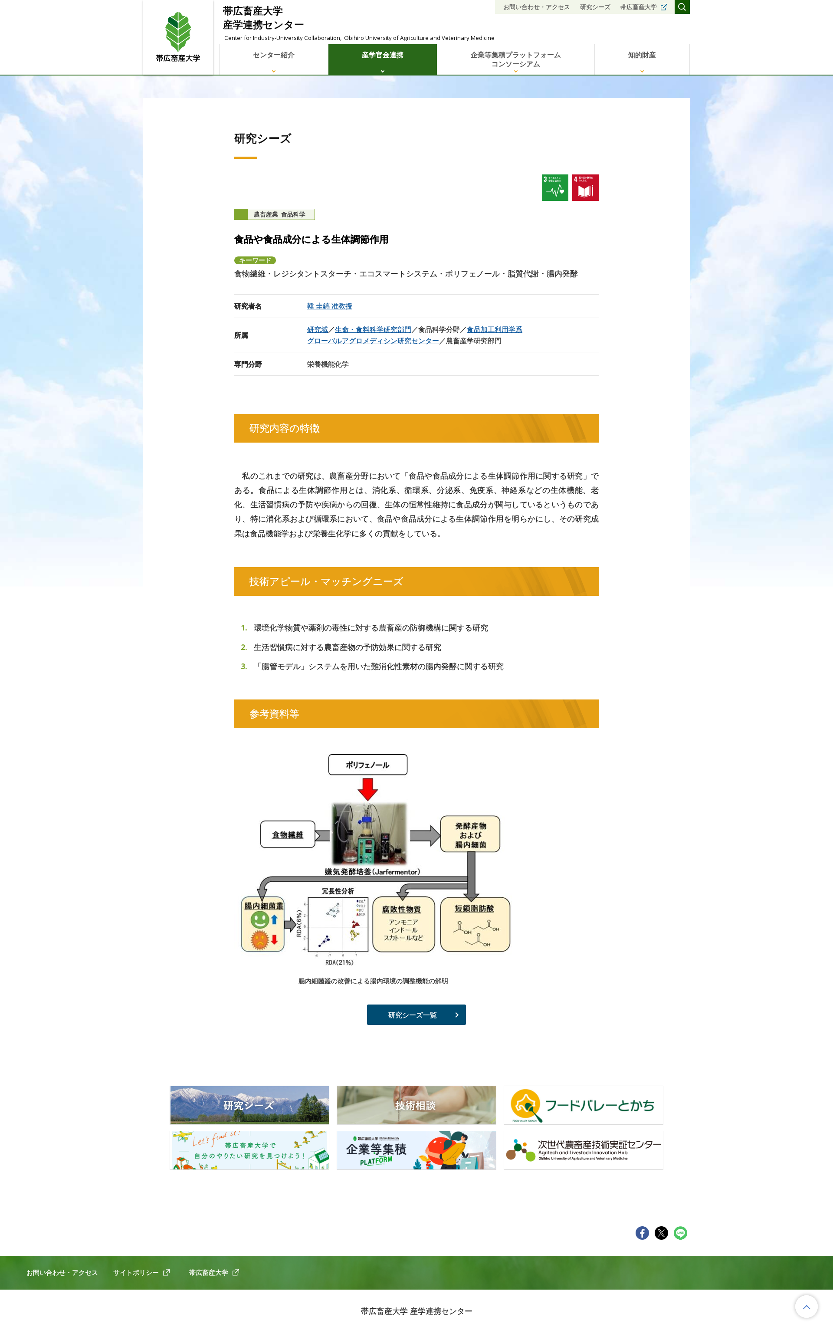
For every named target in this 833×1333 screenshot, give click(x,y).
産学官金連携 (382, 54)
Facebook (642, 1233)
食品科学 (293, 214)
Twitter (661, 1233)
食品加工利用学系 (494, 329)
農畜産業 (266, 214)
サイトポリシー (136, 1272)
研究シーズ (595, 7)
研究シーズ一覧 (412, 1015)
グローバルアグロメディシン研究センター (373, 340)
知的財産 (642, 54)
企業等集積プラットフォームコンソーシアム (516, 59)
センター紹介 (274, 54)
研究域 (317, 329)
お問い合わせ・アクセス (536, 7)
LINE (680, 1233)
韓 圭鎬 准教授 (329, 306)
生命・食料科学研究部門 (373, 329)
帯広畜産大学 (638, 7)
